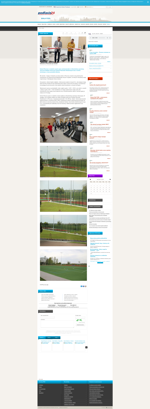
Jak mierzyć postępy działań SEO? (99, 124)
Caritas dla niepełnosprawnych (98, 85)
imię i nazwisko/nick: (45, 315)
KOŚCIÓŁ (95, 24)
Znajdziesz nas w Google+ (69, 404)
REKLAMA (100, 24)
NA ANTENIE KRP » (94, 45)
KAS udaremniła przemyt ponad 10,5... (71, 298)
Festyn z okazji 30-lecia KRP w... (95, 68)
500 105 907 (49, 6)
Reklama (66, 385)
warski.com (110, 407)
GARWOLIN (50, 24)
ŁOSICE (53, 24)
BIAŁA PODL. (44, 24)
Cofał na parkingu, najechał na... (47, 297)
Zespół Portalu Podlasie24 (69, 388)
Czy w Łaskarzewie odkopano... (95, 396)
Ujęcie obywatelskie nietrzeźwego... (47, 294)
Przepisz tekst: (78, 315)
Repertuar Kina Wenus (45, 300)
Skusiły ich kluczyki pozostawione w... (71, 297)
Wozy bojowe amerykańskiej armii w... (96, 390)
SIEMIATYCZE (77, 24)
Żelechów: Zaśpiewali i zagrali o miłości (100, 261)
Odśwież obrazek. (82, 322)
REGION (91, 24)
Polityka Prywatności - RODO (70, 402)
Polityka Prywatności (63, 407)
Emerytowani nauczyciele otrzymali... (96, 394)
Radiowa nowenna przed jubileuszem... (96, 65)
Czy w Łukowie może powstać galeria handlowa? (98, 225)
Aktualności (41, 392)
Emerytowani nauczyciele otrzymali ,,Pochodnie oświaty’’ (100, 219)
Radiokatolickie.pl (67, 398)
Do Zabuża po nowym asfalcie (95, 210)
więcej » (109, 61)
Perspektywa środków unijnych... (70, 295)
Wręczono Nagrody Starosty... (95, 388)
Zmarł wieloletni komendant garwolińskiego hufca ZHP (99, 218)
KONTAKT (104, 24)
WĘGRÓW (87, 24)
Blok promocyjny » (94, 78)
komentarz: (43, 319)
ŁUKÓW (57, 24)
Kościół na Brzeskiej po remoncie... (96, 402)
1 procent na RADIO (68, 400)
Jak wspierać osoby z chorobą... (95, 63)
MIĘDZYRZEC (62, 24)
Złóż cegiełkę (66, 394)
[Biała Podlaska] (46, 18)
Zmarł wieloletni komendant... (94, 392)
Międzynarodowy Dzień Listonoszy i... (48, 298)
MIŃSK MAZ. (71, 24)
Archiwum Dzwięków (68, 392)
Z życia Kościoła (42, 388)
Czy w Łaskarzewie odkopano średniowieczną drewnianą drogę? (100, 222)
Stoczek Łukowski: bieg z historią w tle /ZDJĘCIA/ (99, 244)
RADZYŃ (67, 24)
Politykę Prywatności (26, 2)
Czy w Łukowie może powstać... (95, 400)
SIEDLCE (39, 24)
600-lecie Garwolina (93, 224)
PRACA (108, 24)
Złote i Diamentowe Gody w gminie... (71, 294)
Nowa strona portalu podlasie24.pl (98, 238)
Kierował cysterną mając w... (69, 300)
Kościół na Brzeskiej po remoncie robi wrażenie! (98, 227)
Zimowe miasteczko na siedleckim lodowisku (98, 256)
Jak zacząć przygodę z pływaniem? (99, 162)
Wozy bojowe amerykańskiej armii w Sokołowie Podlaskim (98, 216)
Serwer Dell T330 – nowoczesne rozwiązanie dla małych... (98, 98)
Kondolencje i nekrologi (68, 396)
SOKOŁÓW (83, 24)
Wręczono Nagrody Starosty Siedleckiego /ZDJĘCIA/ (99, 213)
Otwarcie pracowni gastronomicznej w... (48, 295)
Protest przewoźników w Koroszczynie (96, 212)
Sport (40, 390)
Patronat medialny (67, 390)
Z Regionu (41, 385)
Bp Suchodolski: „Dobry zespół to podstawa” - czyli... (98, 250)
